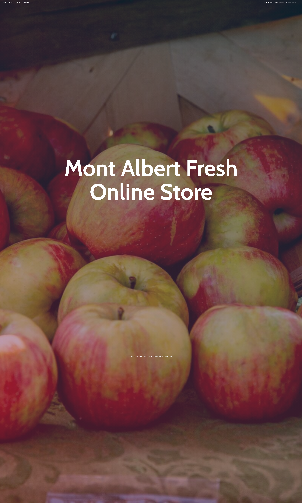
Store (4, 2)
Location (17, 2)
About (10, 2)
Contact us (26, 2)
